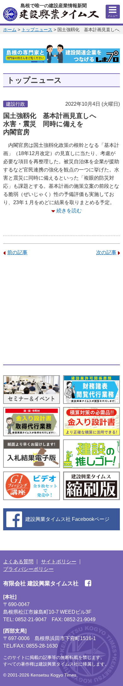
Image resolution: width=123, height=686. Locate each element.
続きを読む (69, 210)
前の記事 (17, 252)
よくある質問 (18, 561)
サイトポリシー (58, 561)
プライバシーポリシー (28, 569)
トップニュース (36, 29)
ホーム (9, 29)
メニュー (113, 15)
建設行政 (15, 104)
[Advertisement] (61, 310)
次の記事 (106, 252)
